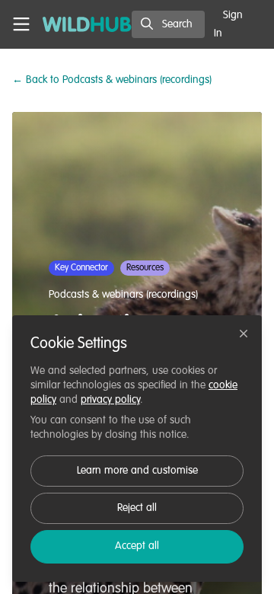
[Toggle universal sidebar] (21, 24)
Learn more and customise (137, 470)
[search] (168, 24)
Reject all (137, 508)
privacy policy (110, 399)
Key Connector (81, 268)
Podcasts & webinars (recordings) (112, 80)
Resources (145, 268)
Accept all (137, 546)
